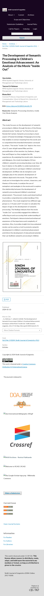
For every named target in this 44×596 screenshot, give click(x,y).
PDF (7, 299)
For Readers (8, 537)
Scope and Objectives (22, 20)
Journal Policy (32, 24)
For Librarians (8, 544)
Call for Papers (14, 29)
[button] (32, 563)
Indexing (26, 29)
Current (21, 15)
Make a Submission (12, 493)
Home (4, 44)
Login (35, 29)
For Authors (8, 541)
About (10, 15)
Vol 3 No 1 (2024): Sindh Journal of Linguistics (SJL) (19, 46)
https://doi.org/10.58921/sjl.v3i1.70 (19, 106)
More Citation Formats (12, 330)
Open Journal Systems (12, 524)
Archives (31, 15)
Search (22, 38)
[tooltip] (32, 563)
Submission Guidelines (15, 24)
